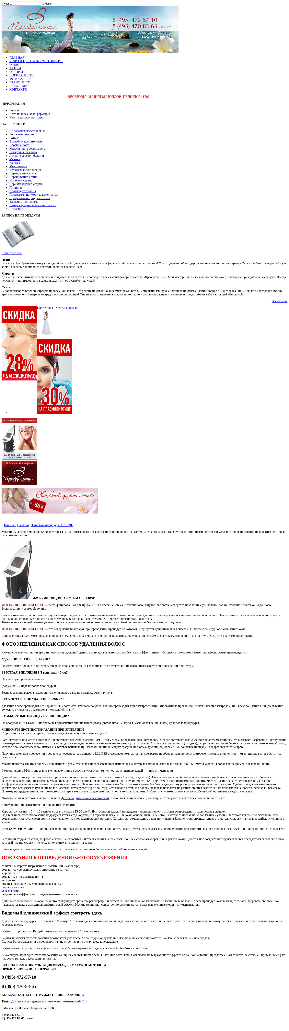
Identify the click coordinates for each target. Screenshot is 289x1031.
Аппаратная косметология (27, 130)
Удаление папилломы (23, 201)
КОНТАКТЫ (18, 89)
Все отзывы (279, 301)
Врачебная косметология (25, 141)
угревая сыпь (10, 890)
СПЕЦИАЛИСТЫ (21, 75)
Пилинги (15, 187)
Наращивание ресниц (24, 177)
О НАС (14, 64)
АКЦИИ (15, 68)
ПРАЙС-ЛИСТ (19, 82)
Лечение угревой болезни (26, 155)
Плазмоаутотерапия (22, 191)
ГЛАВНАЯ (17, 57)
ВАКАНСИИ (18, 86)
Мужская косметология (25, 169)
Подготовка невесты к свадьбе (57, 307)
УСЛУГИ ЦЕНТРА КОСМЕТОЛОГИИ (36, 61)
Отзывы (14, 110)
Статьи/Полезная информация (29, 114)
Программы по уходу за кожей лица (33, 194)
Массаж (14, 162)
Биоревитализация (21, 134)
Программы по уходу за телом (29, 198)
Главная (23, 525)
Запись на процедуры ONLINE (52, 525)
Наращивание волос (23, 173)
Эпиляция (16, 208)
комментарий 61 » (75, 1001)
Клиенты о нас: (12, 253)
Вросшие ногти (19, 145)
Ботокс (14, 138)
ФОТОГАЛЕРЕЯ (20, 79)
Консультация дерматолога (27, 148)
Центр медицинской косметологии (32, 205)
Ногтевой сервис (20, 180)
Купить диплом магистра (26, 117)
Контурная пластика (23, 152)
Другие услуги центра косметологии (36, 1001)
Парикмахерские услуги (25, 184)
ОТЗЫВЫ (16, 71)
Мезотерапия (18, 166)
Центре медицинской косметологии (85, 798)
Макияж (14, 159)
